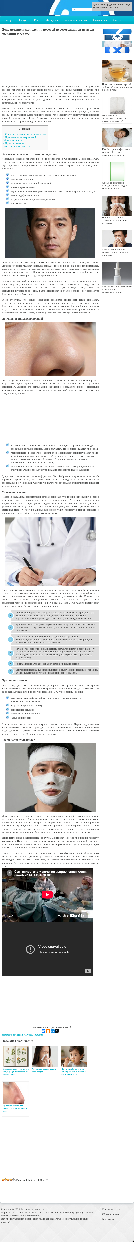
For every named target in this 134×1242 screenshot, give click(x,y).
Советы (116, 20)
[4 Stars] (10, 1179)
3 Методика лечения (13, 140)
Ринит (37, 20)
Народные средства (75, 20)
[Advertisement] (50, 62)
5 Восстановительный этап (16, 146)
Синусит (24, 20)
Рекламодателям (111, 1209)
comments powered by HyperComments (22, 1034)
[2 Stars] (5, 1179)
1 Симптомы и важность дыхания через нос (25, 134)
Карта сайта (108, 1218)
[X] (57, 1031)
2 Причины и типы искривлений (19, 137)
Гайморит (8, 20)
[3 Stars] (8, 1179)
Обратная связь (110, 1214)
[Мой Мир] (53, 1031)
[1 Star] (3, 1179)
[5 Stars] (13, 1179)
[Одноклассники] (48, 1031)
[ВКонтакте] (43, 1031)
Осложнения (99, 20)
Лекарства (52, 20)
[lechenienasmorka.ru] (18, 8)
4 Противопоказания (13, 143)
